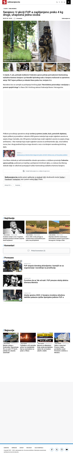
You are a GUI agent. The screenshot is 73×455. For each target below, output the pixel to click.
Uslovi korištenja (39, 447)
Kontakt (22, 447)
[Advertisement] (36, 110)
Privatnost (29, 447)
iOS (44, 177)
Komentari (9, 245)
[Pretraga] (59, 2)
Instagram (16, 179)
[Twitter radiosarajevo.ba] (57, 449)
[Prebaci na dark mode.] (57, 2)
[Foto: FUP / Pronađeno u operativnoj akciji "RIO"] (23, 67)
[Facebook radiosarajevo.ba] (52, 449)
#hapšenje (17, 185)
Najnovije (9, 330)
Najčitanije (9, 218)
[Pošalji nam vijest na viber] (62, 449)
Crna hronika (12, 8)
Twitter (61, 177)
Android (39, 177)
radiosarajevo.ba (19, 450)
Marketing (6, 447)
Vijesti (6, 8)
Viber (36, 179)
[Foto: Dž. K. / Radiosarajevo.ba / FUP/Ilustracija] (9, 67)
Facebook (8, 179)
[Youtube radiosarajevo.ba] (67, 449)
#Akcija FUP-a (8, 185)
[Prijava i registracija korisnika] (62, 2)
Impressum (14, 447)
